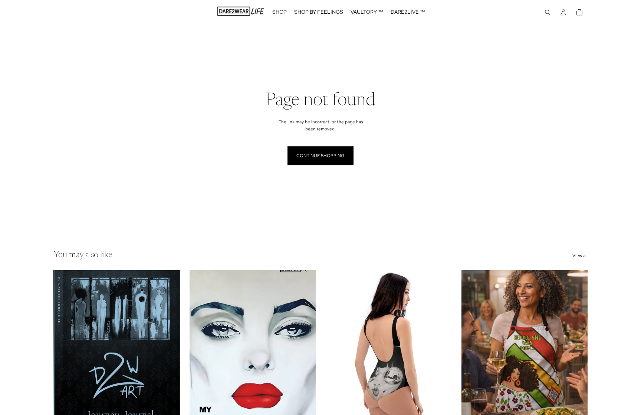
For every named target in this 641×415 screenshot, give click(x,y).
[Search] (547, 12)
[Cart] (579, 12)
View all (580, 256)
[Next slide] (169, 349)
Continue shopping (320, 156)
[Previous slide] (64, 349)
